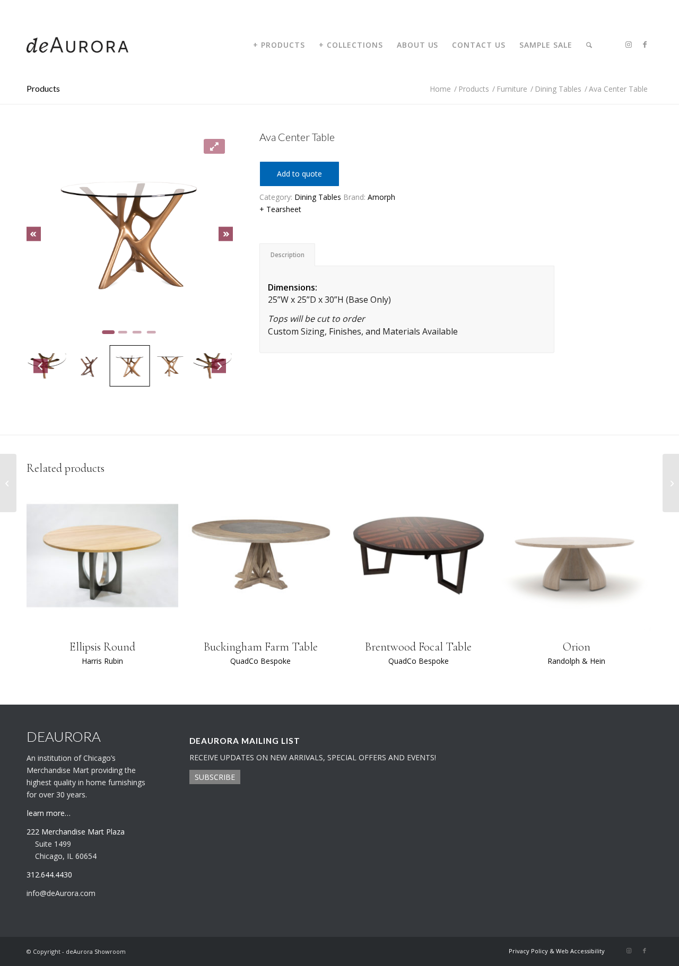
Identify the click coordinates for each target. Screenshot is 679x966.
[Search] (589, 45)
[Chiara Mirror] (8, 483)
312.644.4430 (44, 8)
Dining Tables (317, 197)
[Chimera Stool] (671, 483)
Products (43, 88)
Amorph (381, 197)
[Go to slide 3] (137, 332)
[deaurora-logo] (77, 45)
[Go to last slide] (34, 234)
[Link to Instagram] (629, 44)
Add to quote (299, 174)
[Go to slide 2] (122, 332)
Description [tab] (287, 255)
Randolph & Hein (576, 661)
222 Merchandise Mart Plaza (76, 832)
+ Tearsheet (280, 209)
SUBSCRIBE (215, 777)
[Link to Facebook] (644, 44)
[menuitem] (279, 45)
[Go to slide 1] (108, 332)
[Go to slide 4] (151, 332)
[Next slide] (226, 234)
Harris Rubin (102, 661)
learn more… (49, 813)
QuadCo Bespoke (260, 661)
